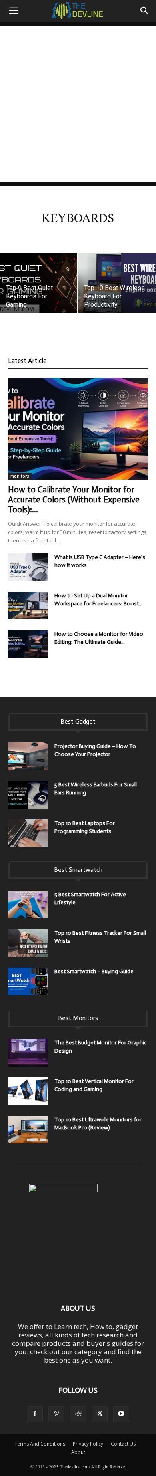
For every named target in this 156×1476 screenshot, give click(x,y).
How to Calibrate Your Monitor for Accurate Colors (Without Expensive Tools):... (74, 499)
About (78, 1452)
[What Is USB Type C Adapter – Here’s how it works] (28, 567)
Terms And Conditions (39, 1443)
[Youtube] (121, 1414)
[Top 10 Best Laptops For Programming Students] (28, 833)
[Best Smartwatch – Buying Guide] (28, 981)
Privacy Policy (88, 1443)
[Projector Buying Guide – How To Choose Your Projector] (28, 756)
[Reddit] (78, 1414)
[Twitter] (100, 1414)
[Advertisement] (78, 104)
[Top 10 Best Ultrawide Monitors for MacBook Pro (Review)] (28, 1129)
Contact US (123, 1443)
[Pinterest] (56, 1414)
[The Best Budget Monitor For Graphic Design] (28, 1053)
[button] (13, 11)
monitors (19, 476)
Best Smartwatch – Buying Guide (94, 971)
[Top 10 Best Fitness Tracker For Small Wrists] (28, 943)
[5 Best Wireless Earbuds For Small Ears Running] (28, 795)
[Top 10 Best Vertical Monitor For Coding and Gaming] (28, 1091)
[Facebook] (35, 1414)
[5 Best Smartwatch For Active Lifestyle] (28, 904)
